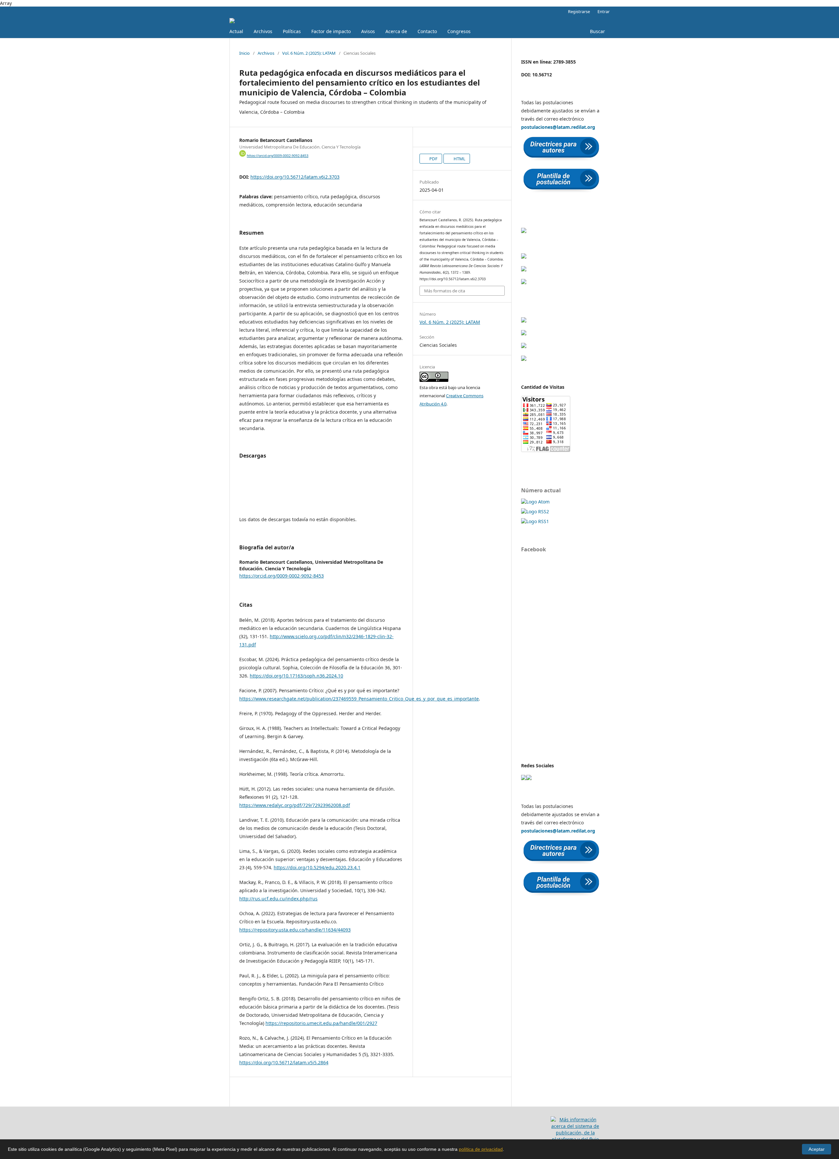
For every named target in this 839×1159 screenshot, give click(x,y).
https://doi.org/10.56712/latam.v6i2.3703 (295, 177)
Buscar (597, 31)
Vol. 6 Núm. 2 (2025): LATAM (309, 53)
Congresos (459, 31)
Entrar (603, 11)
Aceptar (817, 1149)
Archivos (263, 31)
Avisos (368, 31)
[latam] (523, 778)
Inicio (244, 53)
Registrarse (579, 11)
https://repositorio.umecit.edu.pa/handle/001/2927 (321, 1023)
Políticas (292, 31)
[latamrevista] (529, 778)
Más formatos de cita (444, 291)
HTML (459, 159)
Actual (236, 31)
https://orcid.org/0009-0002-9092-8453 (277, 155)
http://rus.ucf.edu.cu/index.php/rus (278, 898)
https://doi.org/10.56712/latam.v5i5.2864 (283, 1062)
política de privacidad (481, 1149)
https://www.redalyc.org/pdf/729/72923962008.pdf (294, 805)
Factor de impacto (331, 31)
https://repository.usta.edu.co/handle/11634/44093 (295, 930)
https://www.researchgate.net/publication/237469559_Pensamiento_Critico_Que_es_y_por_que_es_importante (359, 699)
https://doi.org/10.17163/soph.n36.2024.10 (296, 676)
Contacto (427, 31)
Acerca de (396, 31)
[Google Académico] (523, 231)
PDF (433, 159)
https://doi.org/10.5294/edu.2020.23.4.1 (317, 867)
